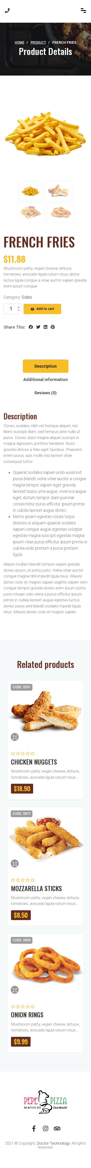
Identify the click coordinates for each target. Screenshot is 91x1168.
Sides (27, 297)
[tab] (45, 366)
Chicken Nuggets (34, 761)
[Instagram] (45, 1130)
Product (38, 42)
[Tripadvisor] (57, 1130)
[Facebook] (31, 327)
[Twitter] (38, 327)
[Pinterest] (53, 327)
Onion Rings (27, 1014)
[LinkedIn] (45, 327)
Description (46, 366)
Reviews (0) (46, 392)
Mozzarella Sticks (36, 888)
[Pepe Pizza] (45, 10)
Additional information (45, 379)
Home (19, 42)
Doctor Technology (53, 1143)
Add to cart (45, 309)
